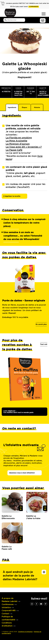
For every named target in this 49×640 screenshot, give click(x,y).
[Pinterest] (45, 604)
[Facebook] (36, 604)
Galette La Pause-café (7, 547)
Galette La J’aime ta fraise (33, 517)
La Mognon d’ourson (18, 144)
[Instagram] (32, 604)
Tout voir (43, 344)
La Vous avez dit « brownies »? (24, 147)
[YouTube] (41, 604)
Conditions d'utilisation (25, 631)
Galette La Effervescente (8, 517)
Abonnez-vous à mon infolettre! (22, 473)
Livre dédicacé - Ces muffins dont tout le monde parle (18, 411)
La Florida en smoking (19, 138)
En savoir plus (41, 324)
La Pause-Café (14, 150)
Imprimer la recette (12, 196)
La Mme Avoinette (16, 141)
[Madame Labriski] (10, 13)
